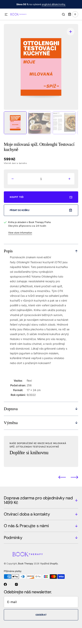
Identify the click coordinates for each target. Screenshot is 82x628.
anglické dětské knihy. (54, 4)
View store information (20, 232)
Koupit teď (17, 197)
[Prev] (62, 477)
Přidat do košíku (19, 210)
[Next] (74, 477)
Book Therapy (25, 563)
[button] (6, 14)
